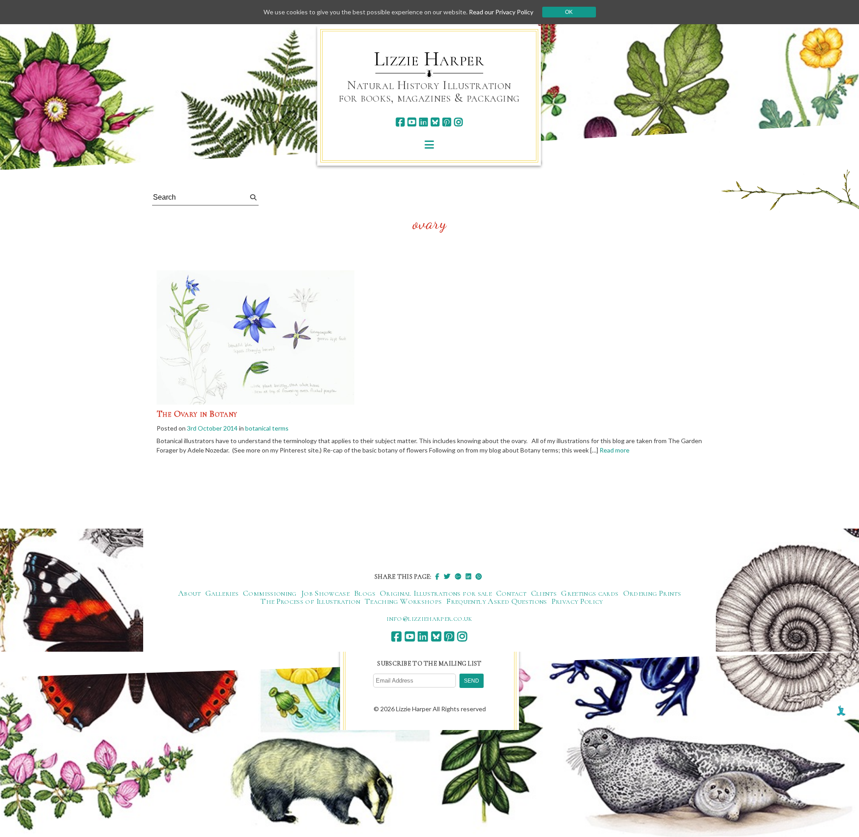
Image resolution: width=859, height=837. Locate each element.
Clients (544, 593)
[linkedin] (423, 122)
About (189, 593)
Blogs (364, 593)
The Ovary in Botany (197, 414)
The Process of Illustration (310, 601)
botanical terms (267, 428)
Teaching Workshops (403, 601)
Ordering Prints (652, 593)
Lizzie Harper (429, 59)
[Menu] (429, 144)
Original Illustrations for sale (436, 593)
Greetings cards (589, 593)
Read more (614, 450)
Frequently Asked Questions (496, 601)
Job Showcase (325, 593)
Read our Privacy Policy (501, 12)
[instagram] (458, 122)
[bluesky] (435, 122)
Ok (569, 12)
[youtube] (412, 122)
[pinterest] (446, 122)
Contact (511, 593)
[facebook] (400, 122)
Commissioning (270, 593)
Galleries (221, 593)
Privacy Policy (577, 601)
